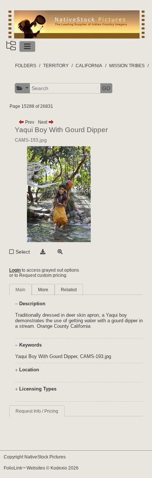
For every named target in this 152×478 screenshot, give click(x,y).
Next (43, 122)
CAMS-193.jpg (95, 356)
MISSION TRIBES (127, 65)
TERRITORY (56, 65)
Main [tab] (20, 289)
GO (106, 88)
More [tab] (43, 289)
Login (15, 270)
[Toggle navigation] (27, 46)
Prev (29, 122)
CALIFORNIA (89, 65)
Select (22, 252)
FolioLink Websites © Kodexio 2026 (41, 468)
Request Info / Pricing (36, 411)
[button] (22, 88)
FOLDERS (25, 65)
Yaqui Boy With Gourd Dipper (46, 356)
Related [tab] (69, 289)
